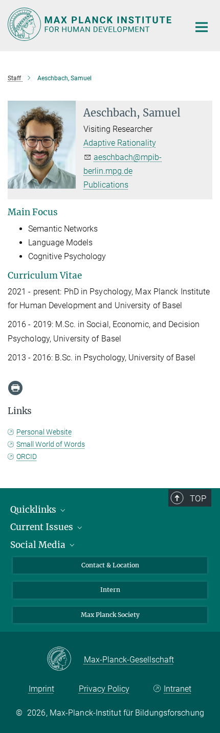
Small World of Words (50, 444)
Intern (110, 589)
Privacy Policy (104, 689)
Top (198, 498)
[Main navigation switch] (201, 27)
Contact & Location (110, 565)
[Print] (15, 388)
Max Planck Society (110, 615)
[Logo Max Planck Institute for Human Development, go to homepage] (91, 24)
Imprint (41, 689)
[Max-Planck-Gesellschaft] (65, 659)
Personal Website (44, 432)
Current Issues (42, 527)
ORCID (26, 456)
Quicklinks (34, 510)
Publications (105, 185)
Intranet (177, 689)
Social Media (39, 545)
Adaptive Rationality (119, 143)
